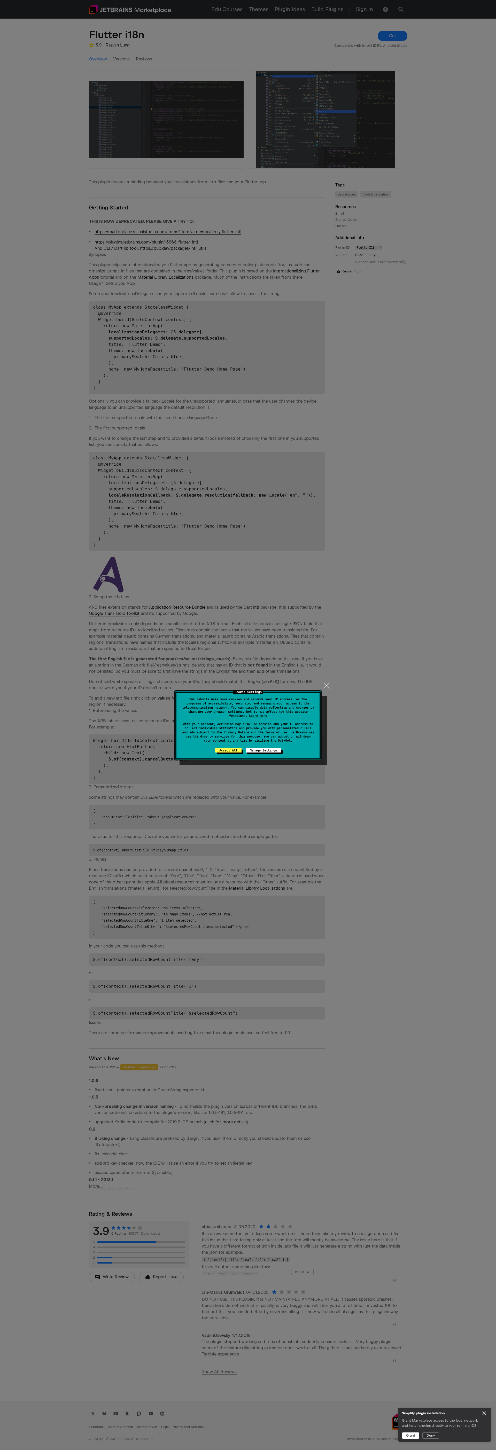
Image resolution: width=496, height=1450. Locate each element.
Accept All (228, 750)
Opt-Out (284, 741)
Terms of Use (276, 732)
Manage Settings (263, 750)
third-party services (211, 736)
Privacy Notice (236, 732)
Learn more (258, 716)
